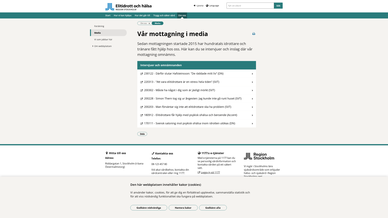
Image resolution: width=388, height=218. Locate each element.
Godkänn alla (213, 207)
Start (107, 15)
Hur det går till (142, 15)
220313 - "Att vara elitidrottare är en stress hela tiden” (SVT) (181, 82)
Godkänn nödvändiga (149, 207)
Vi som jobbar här (103, 39)
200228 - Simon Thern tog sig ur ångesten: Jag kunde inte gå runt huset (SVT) (192, 98)
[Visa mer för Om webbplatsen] (92, 46)
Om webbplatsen (103, 46)
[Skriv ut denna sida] (254, 34)
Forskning (99, 26)
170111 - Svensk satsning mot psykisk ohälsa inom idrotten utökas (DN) (189, 123)
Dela (143, 133)
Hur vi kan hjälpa (122, 15)
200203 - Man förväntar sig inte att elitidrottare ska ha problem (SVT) (187, 107)
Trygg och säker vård (164, 15)
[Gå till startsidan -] (128, 6)
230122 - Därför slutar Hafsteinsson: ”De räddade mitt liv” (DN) (183, 73)
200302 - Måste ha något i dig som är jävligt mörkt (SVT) (179, 90)
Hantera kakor (183, 207)
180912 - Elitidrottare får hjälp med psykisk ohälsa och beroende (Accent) (190, 115)
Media (97, 32)
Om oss (182, 15)
